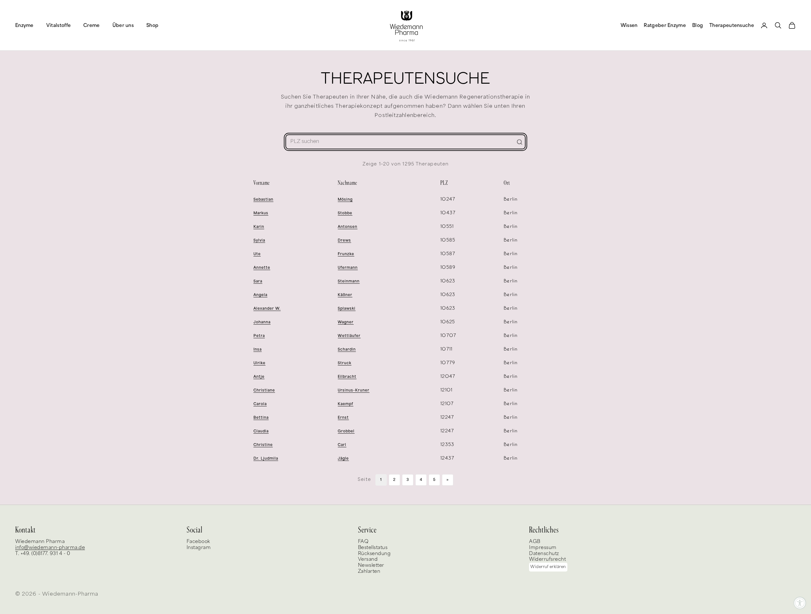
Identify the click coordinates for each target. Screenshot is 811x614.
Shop (152, 25)
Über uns (123, 25)
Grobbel (346, 431)
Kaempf (345, 404)
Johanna (262, 322)
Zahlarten (369, 571)
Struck (344, 363)
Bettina (261, 418)
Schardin (347, 349)
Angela (260, 295)
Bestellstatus (373, 547)
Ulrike (259, 363)
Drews (344, 240)
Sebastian (263, 199)
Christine (263, 445)
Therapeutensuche (731, 25)
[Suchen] (519, 142)
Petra (259, 336)
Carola (260, 404)
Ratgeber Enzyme (665, 25)
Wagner (346, 322)
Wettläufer (349, 336)
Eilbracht (347, 377)
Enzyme (24, 25)
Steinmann (349, 281)
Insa (257, 349)
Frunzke (346, 254)
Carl (342, 445)
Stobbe (345, 213)
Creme (91, 25)
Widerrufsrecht (547, 559)
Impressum (543, 547)
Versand (368, 559)
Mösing (345, 199)
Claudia (261, 431)
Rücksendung (374, 553)
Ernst (343, 418)
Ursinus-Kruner (353, 390)
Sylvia (259, 240)
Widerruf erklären (548, 567)
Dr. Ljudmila (265, 458)
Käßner (345, 295)
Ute (257, 254)
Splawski (346, 309)
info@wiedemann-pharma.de (50, 547)
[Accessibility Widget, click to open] (800, 603)
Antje (259, 377)
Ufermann (348, 268)
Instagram (199, 547)
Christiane (264, 390)
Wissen (629, 25)
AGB (534, 541)
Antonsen (347, 227)
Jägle (343, 458)
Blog (697, 25)
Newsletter (371, 565)
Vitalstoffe (58, 25)
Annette (261, 268)
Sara (257, 281)
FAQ (363, 541)
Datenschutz (544, 553)
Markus (260, 213)
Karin (258, 227)
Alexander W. (267, 309)
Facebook (198, 541)
